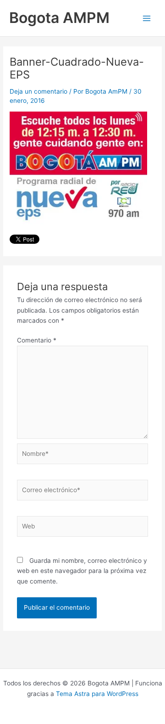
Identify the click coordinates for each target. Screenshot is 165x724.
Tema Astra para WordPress (97, 693)
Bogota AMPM (59, 18)
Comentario (36, 340)
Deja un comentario (38, 91)
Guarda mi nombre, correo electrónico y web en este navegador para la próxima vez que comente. (82, 571)
